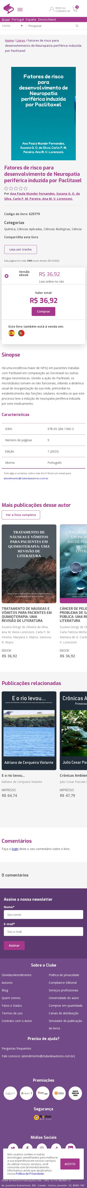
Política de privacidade (64, 975)
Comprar (43, 311)
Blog (5, 990)
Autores (7, 983)
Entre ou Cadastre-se (63, 9)
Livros (20, 40)
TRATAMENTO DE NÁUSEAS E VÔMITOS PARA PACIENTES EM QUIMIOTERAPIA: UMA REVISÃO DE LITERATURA (27, 615)
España (31, 19)
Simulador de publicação (65, 1024)
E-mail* (9, 924)
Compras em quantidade (66, 1005)
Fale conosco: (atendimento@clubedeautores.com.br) (38, 1056)
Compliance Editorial (63, 983)
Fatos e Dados (12, 1005)
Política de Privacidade (30, 1173)
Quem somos (11, 998)
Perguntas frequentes (16, 1048)
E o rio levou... (13, 776)
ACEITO (70, 1164)
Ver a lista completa (21, 515)
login (15, 849)
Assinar (14, 945)
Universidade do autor (64, 998)
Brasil (6, 19)
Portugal (17, 19)
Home (9, 40)
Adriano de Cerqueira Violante (22, 782)
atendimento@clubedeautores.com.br (26, 478)
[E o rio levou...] (29, 730)
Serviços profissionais (63, 990)
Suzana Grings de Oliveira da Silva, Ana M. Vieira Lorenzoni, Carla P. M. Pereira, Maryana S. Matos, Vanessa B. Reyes (26, 634)
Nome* (9, 907)
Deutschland (47, 19)
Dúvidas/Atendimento (16, 975)
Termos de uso (12, 1013)
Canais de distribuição (64, 1013)
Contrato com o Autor (17, 1021)
